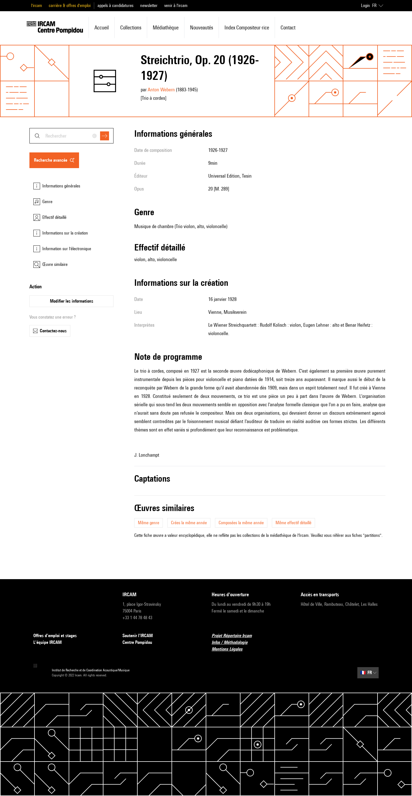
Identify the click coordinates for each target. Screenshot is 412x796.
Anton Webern (161, 89)
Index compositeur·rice (246, 27)
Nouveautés (201, 27)
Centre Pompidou (137, 642)
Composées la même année (241, 522)
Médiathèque (166, 27)
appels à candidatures (115, 5)
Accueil (101, 27)
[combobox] (71, 135)
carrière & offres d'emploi (70, 5)
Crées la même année (189, 522)
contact (288, 27)
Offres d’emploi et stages (55, 635)
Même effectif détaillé (293, 522)
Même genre (148, 522)
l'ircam (36, 5)
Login (365, 5)
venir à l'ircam (176, 5)
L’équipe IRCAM (47, 642)
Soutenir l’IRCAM (137, 635)
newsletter (149, 5)
